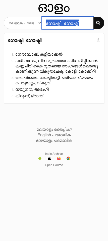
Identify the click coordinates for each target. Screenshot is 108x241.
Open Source (54, 165)
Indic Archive (54, 153)
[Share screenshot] (98, 40)
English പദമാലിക (54, 135)
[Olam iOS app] (49, 159)
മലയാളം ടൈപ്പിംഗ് (54, 129)
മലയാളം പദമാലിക (54, 140)
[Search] (98, 23)
